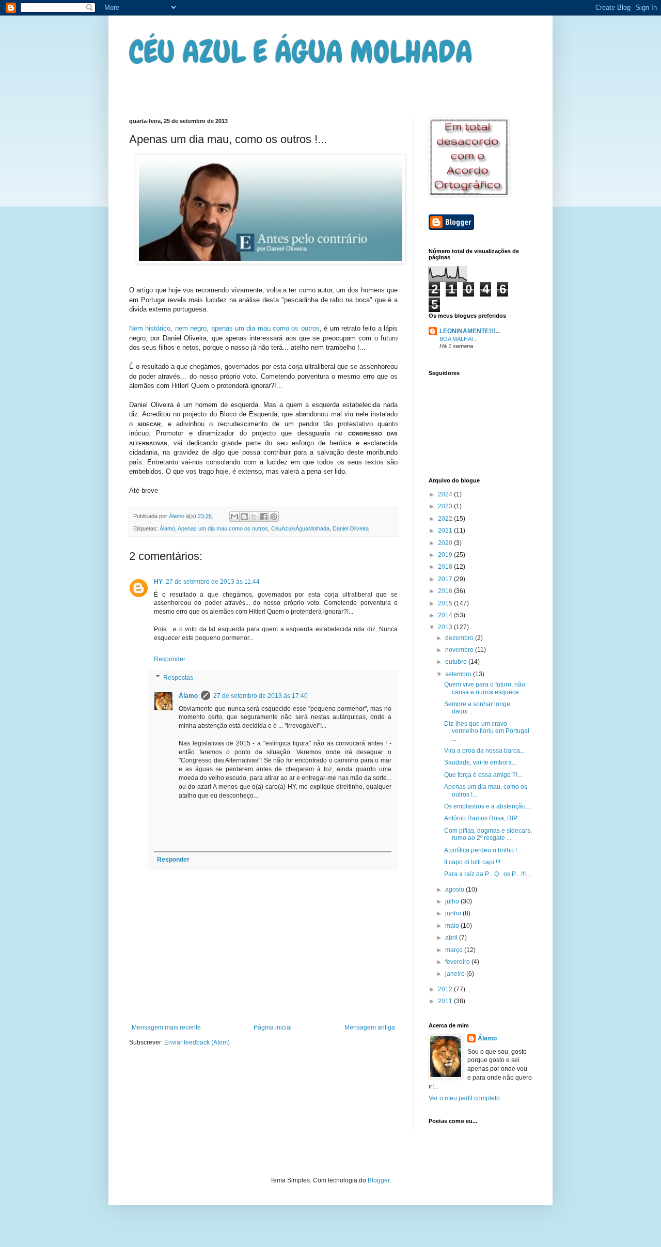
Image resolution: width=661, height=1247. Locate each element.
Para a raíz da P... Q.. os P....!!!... (487, 874)
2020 (446, 543)
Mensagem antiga (369, 1027)
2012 (446, 989)
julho (453, 901)
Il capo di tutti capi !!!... (474, 862)
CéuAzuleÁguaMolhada (300, 528)
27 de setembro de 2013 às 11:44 (213, 581)
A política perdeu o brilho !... (483, 850)
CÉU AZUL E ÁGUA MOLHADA (301, 52)
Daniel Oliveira (351, 528)
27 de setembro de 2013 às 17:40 (260, 695)
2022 (446, 518)
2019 (446, 554)
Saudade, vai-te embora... (480, 762)
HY (158, 581)
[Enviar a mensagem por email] (234, 516)
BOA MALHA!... (458, 339)
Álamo (167, 528)
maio (453, 925)
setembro (459, 674)
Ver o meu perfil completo (464, 1098)
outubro (456, 661)
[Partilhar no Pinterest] (274, 516)
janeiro (455, 973)
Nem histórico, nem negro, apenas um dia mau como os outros (224, 328)
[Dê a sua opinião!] (244, 516)
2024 (446, 494)
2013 (446, 627)
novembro (460, 649)
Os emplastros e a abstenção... (487, 806)
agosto (455, 889)
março (454, 950)
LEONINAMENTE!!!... (469, 331)
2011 (446, 1001)
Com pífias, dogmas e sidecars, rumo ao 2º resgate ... (488, 834)
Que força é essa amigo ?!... (483, 774)
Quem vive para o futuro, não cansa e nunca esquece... (484, 688)
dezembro (460, 638)
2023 (446, 506)
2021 (446, 530)
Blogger (378, 1180)
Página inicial (273, 1027)
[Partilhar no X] (254, 516)
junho (454, 913)
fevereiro (458, 961)
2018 (446, 566)
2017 (446, 579)
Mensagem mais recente (166, 1027)
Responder (169, 659)
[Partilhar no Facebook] (264, 516)
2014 (446, 615)
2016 (446, 591)
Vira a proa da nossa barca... (484, 750)
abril (452, 937)
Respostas (178, 677)
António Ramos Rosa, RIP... (482, 818)
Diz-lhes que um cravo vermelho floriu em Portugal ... (486, 731)
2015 (446, 603)
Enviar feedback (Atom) (197, 1042)
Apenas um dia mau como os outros (223, 528)
